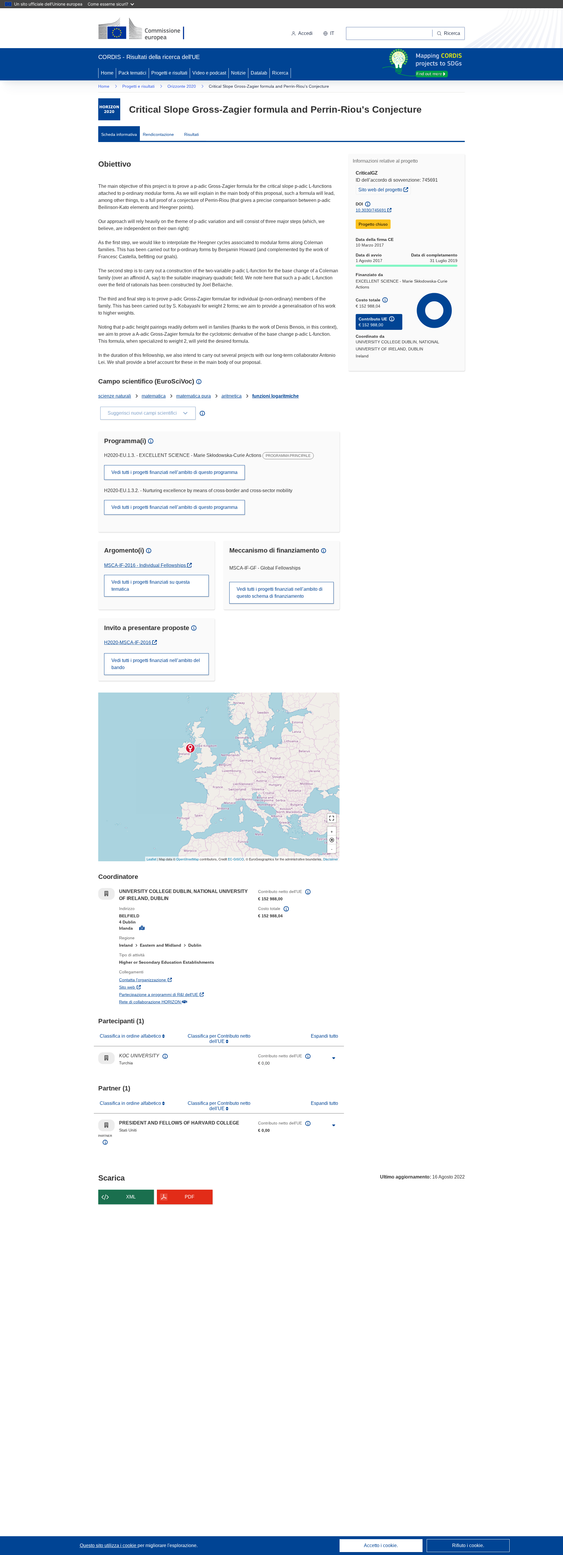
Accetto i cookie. (381, 1545)
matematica (154, 396)
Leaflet (151, 859)
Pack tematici (132, 72)
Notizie (238, 72)
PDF (189, 1196)
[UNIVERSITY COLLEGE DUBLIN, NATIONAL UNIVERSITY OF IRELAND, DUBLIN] (190, 748)
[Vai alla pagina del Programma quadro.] (109, 109)
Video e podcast (209, 72)
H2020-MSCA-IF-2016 (130, 642)
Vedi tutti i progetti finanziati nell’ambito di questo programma (174, 472)
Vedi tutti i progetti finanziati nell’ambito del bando (155, 664)
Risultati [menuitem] (191, 134)
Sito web (155, 987)
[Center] (331, 839)
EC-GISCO (236, 859)
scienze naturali (114, 396)
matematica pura (193, 396)
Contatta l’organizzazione (171, 979)
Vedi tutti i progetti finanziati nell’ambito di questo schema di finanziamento (280, 593)
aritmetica (231, 396)
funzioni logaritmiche (275, 396)
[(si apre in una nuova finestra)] (145, 29)
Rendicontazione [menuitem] (158, 134)
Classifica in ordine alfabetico (131, 1036)
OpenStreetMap (187, 859)
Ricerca (280, 72)
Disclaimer (330, 859)
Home (107, 72)
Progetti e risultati (169, 72)
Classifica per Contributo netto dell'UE (219, 1039)
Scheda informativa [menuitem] (119, 134)
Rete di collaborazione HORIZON (178, 1001)
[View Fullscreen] (331, 818)
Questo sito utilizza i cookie (109, 1545)
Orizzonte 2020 (181, 86)
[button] (328, 33)
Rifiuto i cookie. (468, 1545)
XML (131, 1196)
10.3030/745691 (371, 210)
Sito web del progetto (384, 189)
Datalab (259, 72)
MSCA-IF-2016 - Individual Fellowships (145, 565)
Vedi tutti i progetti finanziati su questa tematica (150, 586)
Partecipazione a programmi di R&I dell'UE (184, 994)
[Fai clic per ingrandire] (334, 1058)
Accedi (305, 33)
